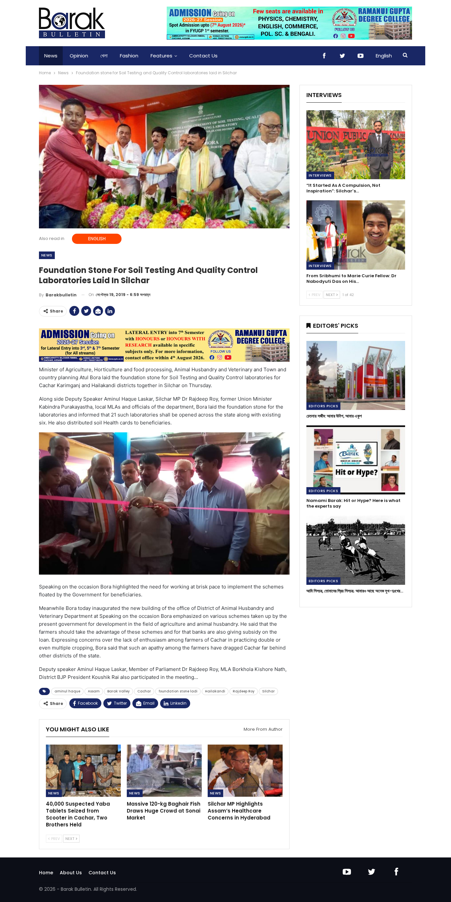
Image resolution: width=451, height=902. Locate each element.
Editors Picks (323, 406)
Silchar (268, 691)
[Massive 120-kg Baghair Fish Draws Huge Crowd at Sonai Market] (164, 771)
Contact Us (203, 55)
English (384, 55)
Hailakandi (215, 691)
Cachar (144, 691)
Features (161, 55)
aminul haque (67, 691)
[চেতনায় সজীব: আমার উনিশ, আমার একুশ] (355, 375)
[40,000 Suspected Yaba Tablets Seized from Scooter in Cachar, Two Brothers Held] (83, 771)
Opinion (79, 55)
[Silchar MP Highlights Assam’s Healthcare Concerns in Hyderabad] (245, 771)
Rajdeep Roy (244, 691)
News (50, 55)
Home (46, 872)
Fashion (129, 55)
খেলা (104, 55)
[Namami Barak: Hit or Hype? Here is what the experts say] (355, 459)
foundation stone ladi (177, 691)
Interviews (320, 175)
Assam (94, 691)
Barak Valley (118, 691)
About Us (71, 872)
